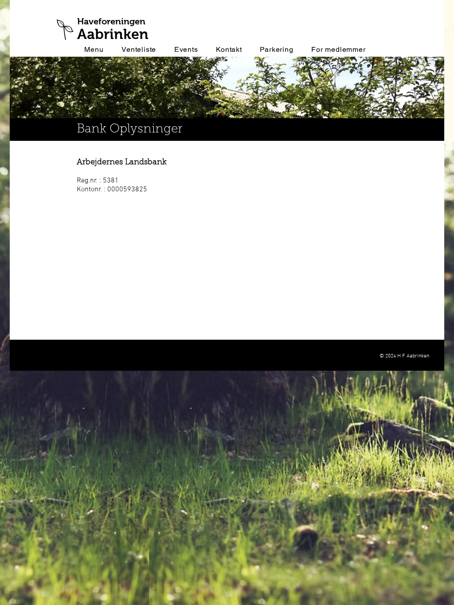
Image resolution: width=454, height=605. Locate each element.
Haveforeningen (111, 21)
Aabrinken (113, 34)
